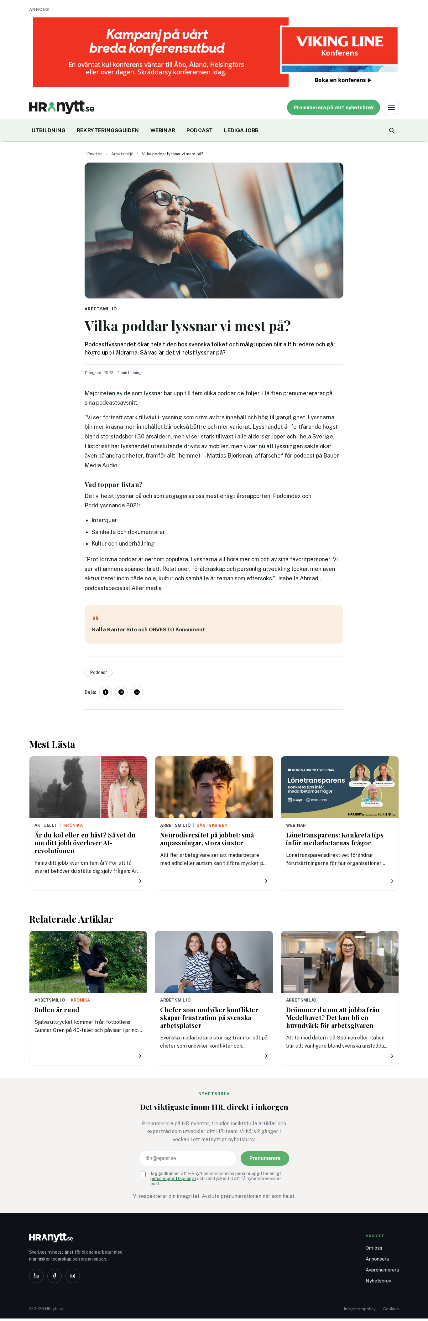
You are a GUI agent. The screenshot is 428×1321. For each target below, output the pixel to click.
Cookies (391, 1309)
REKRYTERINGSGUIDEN (108, 130)
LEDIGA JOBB (241, 130)
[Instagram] (72, 1276)
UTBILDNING (48, 130)
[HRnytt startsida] (79, 1237)
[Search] (391, 130)
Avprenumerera (382, 1269)
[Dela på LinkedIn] (137, 692)
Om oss (374, 1248)
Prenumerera (264, 1158)
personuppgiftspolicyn (173, 1178)
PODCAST (199, 130)
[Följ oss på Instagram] (121, 692)
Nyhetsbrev (378, 1280)
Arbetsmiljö (122, 154)
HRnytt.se (94, 154)
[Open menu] (391, 107)
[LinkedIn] (36, 1276)
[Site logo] (61, 107)
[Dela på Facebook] (105, 692)
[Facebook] (54, 1276)
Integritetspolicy (360, 1309)
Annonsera (377, 1258)
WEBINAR (162, 130)
